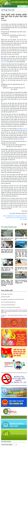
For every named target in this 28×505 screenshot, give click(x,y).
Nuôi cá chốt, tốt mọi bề (21, 239)
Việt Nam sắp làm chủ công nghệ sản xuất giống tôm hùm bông (7, 251)
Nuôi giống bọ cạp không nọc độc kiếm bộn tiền (12, 299)
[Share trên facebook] (22, 224)
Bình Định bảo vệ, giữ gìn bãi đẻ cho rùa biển (21, 269)
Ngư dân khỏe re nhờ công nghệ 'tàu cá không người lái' (7, 269)
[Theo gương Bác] (14, 337)
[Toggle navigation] (1, 6)
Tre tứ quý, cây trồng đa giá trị (8, 304)
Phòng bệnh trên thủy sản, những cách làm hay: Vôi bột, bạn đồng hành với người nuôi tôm (7, 283)
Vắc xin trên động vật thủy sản (8, 302)
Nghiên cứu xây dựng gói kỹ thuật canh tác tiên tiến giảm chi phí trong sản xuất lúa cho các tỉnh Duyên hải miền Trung (14, 311)
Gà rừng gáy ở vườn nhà (6, 294)
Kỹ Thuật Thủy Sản (8, 10)
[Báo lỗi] (25, 224)
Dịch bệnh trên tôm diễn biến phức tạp (7, 239)
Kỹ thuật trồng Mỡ (5, 296)
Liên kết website (6, 441)
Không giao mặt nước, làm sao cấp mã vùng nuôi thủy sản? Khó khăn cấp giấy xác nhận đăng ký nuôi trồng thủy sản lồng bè (21, 253)
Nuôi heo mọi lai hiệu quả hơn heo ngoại (10, 307)
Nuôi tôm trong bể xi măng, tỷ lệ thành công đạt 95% (21, 282)
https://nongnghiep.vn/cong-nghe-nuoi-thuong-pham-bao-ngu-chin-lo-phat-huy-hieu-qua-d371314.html (15, 217)
